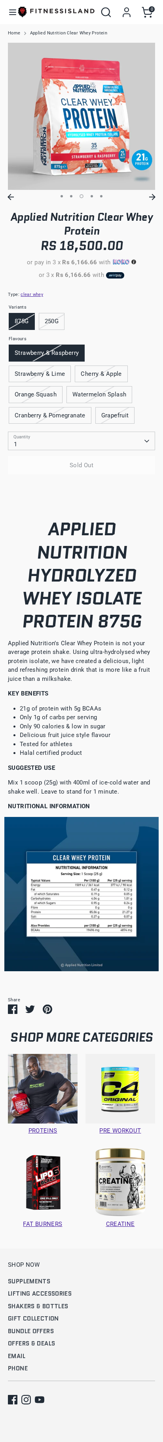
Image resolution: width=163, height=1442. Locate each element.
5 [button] (101, 196)
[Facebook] (12, 1399)
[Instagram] (26, 1399)
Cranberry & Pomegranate (50, 415)
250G (52, 321)
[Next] (152, 197)
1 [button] (62, 196)
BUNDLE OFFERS (31, 1331)
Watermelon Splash (99, 394)
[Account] (127, 8)
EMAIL (16, 1356)
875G (22, 321)
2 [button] (71, 196)
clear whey (32, 294)
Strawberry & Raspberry (47, 352)
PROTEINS (42, 1130)
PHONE (18, 1368)
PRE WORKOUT (120, 1130)
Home (14, 33)
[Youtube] (39, 1399)
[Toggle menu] (9, 12)
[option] (81, 116)
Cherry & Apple (101, 373)
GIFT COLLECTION (33, 1318)
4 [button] (92, 196)
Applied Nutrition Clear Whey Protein (69, 33)
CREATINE (120, 1224)
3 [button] (81, 196)
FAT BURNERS (42, 1224)
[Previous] (10, 197)
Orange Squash (36, 394)
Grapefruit (115, 415)
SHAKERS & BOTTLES (38, 1306)
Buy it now (81, 489)
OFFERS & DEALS (31, 1343)
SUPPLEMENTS (29, 1281)
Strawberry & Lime (40, 373)
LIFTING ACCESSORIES (40, 1293)
